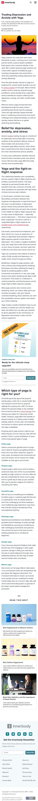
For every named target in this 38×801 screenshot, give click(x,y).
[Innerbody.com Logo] (8, 2)
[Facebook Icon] (7, 734)
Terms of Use (26, 776)
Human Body (6, 780)
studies (10, 136)
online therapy (26, 411)
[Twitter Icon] (19, 734)
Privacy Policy (27, 772)
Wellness (5, 772)
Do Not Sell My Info (29, 780)
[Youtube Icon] (30, 734)
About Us (25, 760)
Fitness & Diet (7, 760)
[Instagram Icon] (13, 734)
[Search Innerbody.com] (31, 2)
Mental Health (7, 768)
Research (5, 776)
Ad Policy (25, 768)
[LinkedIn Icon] (25, 734)
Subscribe (30, 378)
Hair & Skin (6, 764)
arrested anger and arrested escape (15, 225)
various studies (9, 88)
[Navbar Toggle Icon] (35, 2)
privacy (6, 381)
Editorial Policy (27, 764)
